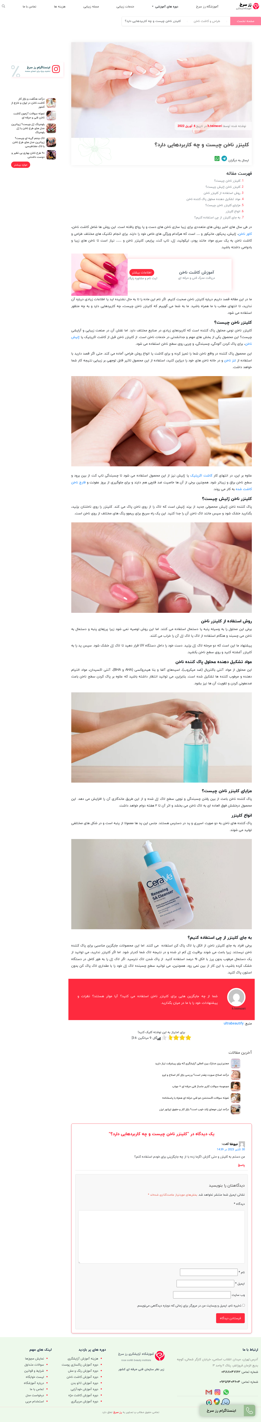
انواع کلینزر (233, 211)
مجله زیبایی (91, 6)
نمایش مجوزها (34, 1358)
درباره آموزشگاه (34, 1383)
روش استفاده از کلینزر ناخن (222, 193)
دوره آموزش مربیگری (84, 1401)
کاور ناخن (245, 234)
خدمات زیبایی (125, 6)
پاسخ (241, 1165)
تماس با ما (29, 6)
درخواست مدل (35, 1395)
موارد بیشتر (20, 164)
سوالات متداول (34, 1364)
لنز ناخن (230, 360)
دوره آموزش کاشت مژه (83, 1395)
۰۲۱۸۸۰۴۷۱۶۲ (230, 1372)
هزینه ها (60, 6)
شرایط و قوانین (34, 1370)
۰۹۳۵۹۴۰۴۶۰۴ (230, 1382)
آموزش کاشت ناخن (196, 272)
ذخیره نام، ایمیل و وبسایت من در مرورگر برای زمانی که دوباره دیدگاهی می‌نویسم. (189, 1305)
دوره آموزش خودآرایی (84, 1389)
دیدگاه (239, 1204)
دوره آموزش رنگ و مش (83, 1370)
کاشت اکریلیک (201, 475)
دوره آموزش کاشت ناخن (82, 1377)
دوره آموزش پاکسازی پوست (80, 1364)
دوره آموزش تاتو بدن (84, 1383)
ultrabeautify (233, 1023)
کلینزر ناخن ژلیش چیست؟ (223, 186)
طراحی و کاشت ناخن (207, 21)
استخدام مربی (34, 1401)
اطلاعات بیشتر (142, 272)
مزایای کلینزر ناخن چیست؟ (222, 205)
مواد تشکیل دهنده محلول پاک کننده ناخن (213, 199)
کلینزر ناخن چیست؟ (227, 180)
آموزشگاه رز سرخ (207, 6)
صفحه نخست (245, 21)
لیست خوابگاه (35, 1377)
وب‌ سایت (238, 1295)
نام (242, 1272)
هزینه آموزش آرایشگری (83, 1358)
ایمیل (240, 1283)
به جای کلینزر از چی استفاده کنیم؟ (217, 217)
